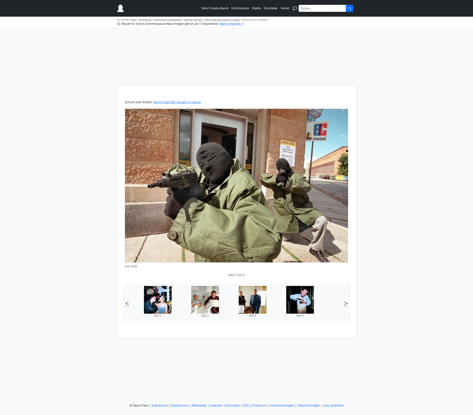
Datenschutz (180, 405)
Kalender (216, 405)
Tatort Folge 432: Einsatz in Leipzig (222, 19)
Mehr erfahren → (232, 24)
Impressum (160, 405)
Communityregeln (281, 405)
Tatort (133, 19)
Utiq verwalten (333, 405)
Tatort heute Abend (214, 8)
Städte (256, 8)
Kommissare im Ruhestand (167, 19)
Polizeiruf (259, 405)
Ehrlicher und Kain (193, 19)
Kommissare (240, 8)
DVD (246, 405)
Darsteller (271, 8)
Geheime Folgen (308, 405)
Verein (285, 8)
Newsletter (199, 405)
